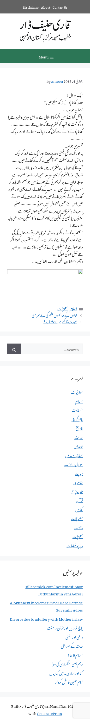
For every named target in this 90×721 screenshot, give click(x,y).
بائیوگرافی (77, 418)
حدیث (78, 436)
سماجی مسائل (74, 454)
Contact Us (60, 7)
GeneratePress (49, 712)
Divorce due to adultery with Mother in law (46, 618)
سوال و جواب (73, 463)
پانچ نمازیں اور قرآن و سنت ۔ (63, 627)
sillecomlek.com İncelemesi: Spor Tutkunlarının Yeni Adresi (54, 589)
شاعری (78, 481)
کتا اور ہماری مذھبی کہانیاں (66, 672)
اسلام (73, 308)
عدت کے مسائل (72, 645)
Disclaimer (31, 7)
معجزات (62, 308)
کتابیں (79, 508)
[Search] (14, 349)
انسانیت (77, 409)
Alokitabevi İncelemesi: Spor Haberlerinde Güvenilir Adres (46, 605)
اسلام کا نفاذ (75, 654)
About (45, 7)
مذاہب (78, 526)
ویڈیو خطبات (74, 544)
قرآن (79, 499)
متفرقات (77, 517)
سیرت (79, 472)
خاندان (78, 445)
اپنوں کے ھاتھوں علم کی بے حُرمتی (54, 314)
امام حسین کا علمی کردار (69, 681)
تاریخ (79, 427)
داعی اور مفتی (74, 636)
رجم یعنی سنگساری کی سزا (67, 663)
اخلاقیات (77, 391)
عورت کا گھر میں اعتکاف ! (60, 320)
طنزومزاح (77, 490)
